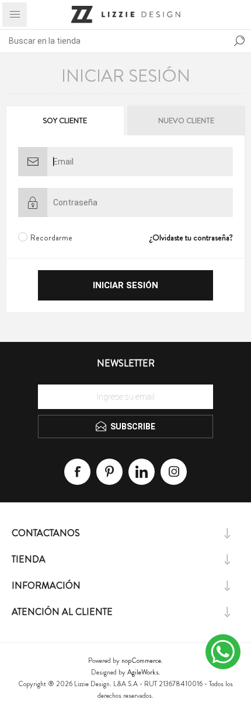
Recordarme (51, 237)
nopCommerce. (142, 660)
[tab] (66, 120)
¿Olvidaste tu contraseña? (191, 237)
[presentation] (65, 120)
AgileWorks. (144, 672)
